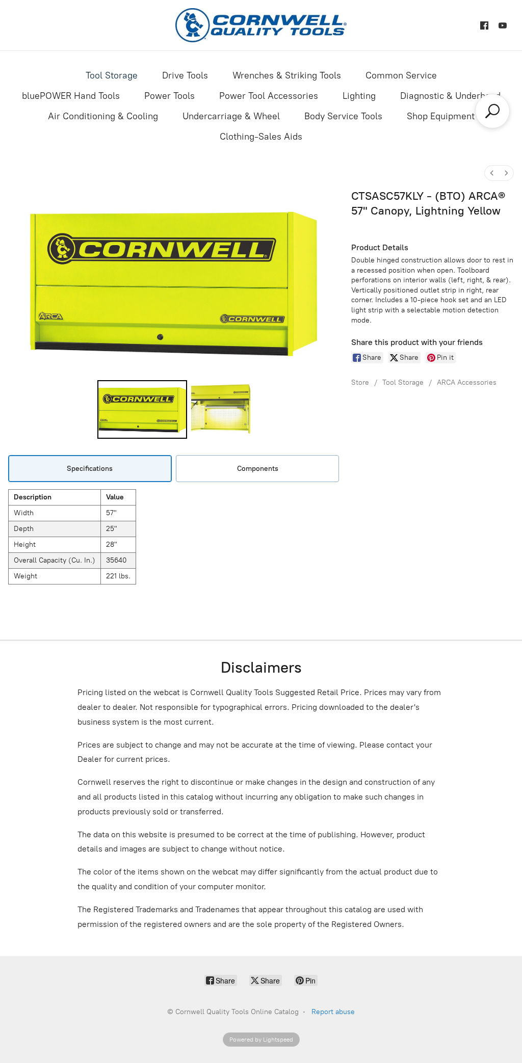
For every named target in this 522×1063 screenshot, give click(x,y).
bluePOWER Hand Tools (71, 95)
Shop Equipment (441, 116)
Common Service (401, 75)
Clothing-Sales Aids (261, 136)
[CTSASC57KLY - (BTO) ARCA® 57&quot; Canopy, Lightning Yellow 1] (220, 409)
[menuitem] (492, 173)
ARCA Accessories (467, 382)
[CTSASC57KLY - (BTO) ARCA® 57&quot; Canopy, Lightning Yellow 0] (142, 409)
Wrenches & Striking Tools (286, 75)
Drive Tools (185, 75)
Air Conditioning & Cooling (103, 116)
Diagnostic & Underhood (450, 95)
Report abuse (333, 1011)
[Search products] (492, 111)
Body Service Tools (343, 116)
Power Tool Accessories (268, 95)
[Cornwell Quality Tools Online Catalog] (260, 25)
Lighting (359, 95)
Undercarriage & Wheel (231, 116)
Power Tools (169, 95)
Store (360, 382)
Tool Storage (112, 75)
